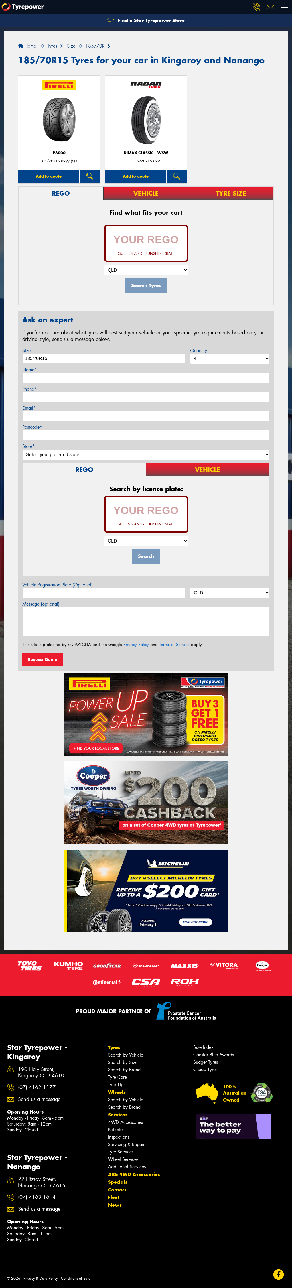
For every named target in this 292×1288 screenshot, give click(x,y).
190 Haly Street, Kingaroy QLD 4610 (41, 1072)
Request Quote (42, 659)
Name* (29, 370)
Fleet (113, 1197)
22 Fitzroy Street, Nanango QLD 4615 (41, 1182)
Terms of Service (174, 644)
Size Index (203, 1047)
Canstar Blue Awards (213, 1055)
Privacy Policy (136, 644)
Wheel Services (123, 1159)
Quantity (198, 351)
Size (26, 351)
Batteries (116, 1130)
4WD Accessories (125, 1122)
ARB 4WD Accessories (134, 1174)
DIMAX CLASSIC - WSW (146, 153)
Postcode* (32, 427)
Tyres (114, 1047)
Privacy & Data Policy (40, 1278)
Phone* (29, 389)
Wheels (117, 1092)
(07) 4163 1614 (37, 1197)
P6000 (59, 153)
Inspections (118, 1137)
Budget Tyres (205, 1062)
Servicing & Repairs (127, 1144)
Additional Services (127, 1167)
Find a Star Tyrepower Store (150, 20)
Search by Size (122, 1062)
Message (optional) (41, 604)
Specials (117, 1182)
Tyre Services (120, 1152)
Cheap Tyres (205, 1069)
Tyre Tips (116, 1085)
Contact (117, 1190)
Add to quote (49, 176)
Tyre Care (117, 1077)
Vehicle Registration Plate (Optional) (57, 585)
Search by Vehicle (125, 1055)
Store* (28, 446)
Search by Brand (124, 1070)
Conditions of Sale (75, 1278)
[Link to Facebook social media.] (278, 1274)
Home (29, 46)
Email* (29, 408)
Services (117, 1115)
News (115, 1205)
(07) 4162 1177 (37, 1087)
